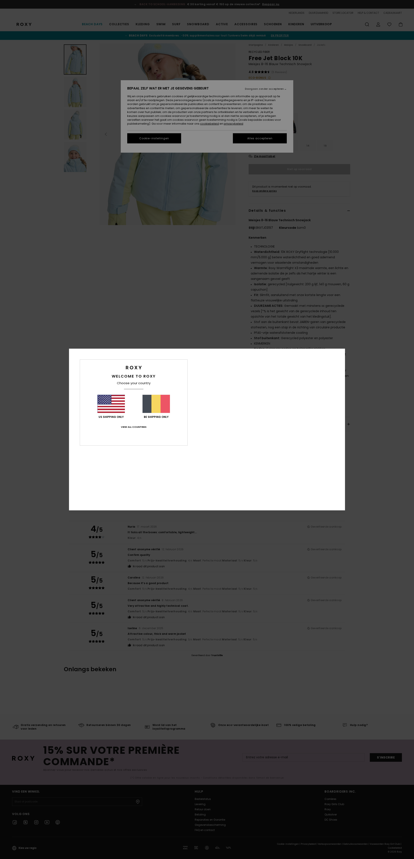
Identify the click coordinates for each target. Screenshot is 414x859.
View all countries (133, 427)
